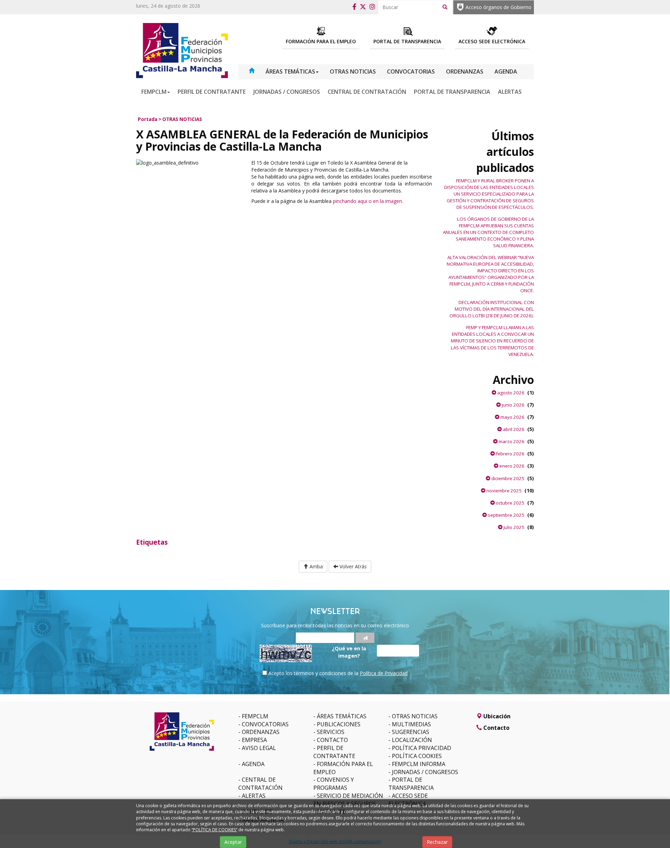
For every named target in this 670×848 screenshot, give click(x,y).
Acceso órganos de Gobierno (498, 7)
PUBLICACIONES (338, 724)
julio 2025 (513, 527)
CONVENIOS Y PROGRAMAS (333, 784)
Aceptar (233, 842)
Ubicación (496, 716)
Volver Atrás (352, 566)
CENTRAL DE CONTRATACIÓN (367, 92)
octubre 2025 (509, 503)
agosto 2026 (510, 392)
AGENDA (505, 71)
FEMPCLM (153, 92)
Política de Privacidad (384, 673)
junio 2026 (512, 405)
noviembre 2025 (503, 490)
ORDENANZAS (464, 71)
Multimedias (411, 724)
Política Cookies (417, 756)
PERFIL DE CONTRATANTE (212, 92)
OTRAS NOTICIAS (353, 71)
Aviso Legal (259, 748)
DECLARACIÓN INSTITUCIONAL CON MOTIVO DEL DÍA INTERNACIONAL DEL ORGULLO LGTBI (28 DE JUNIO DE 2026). (491, 309)
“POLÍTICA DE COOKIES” (214, 830)
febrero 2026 (509, 453)
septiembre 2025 (505, 515)
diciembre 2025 (507, 478)
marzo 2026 (511, 441)
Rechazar (437, 842)
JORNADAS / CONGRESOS (286, 92)
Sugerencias (410, 732)
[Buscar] (444, 6)
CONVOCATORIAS (411, 71)
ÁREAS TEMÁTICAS (290, 71)
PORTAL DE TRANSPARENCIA (452, 92)
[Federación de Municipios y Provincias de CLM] (182, 50)
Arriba (315, 566)
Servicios (330, 732)
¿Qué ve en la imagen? (349, 652)
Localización (412, 740)
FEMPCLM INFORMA (418, 764)
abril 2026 (513, 429)
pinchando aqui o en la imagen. (368, 201)
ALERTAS (510, 92)
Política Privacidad (421, 748)
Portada (147, 119)
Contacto (332, 740)
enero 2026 (511, 466)
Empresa (254, 740)
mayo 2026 (511, 417)
